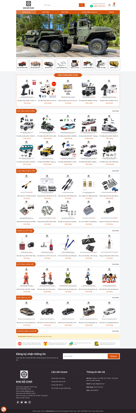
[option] (68, 35)
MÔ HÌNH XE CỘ (23, 298)
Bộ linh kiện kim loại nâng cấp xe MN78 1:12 (112, 196)
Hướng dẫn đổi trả (57, 385)
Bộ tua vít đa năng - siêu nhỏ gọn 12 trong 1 (91, 255)
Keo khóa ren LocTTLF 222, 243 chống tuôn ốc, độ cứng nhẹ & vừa (56, 255)
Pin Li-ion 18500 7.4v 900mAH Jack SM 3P (91, 221)
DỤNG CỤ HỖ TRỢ (24, 231)
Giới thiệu (45, 12)
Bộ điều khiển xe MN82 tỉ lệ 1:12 (109, 100)
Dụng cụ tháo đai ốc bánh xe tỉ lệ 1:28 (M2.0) (112, 255)
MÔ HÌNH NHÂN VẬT (25, 264)
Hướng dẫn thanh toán (58, 381)
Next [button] (124, 248)
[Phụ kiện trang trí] (88, 64)
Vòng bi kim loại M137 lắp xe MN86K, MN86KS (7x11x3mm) (54, 221)
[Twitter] (21, 402)
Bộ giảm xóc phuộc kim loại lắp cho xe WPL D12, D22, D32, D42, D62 (77, 221)
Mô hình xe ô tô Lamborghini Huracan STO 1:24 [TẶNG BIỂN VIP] (97, 322)
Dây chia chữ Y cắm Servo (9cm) (26, 196)
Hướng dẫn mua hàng (58, 378)
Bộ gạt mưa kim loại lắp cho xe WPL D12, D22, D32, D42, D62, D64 (56, 196)
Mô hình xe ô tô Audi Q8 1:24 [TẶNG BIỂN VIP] (71, 322)
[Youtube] (25, 402)
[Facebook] (17, 402)
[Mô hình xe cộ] (48, 64)
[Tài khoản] (109, 5)
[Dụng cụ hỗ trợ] (75, 64)
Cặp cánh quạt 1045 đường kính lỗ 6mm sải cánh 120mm (74, 196)
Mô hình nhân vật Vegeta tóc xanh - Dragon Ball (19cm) (95, 289)
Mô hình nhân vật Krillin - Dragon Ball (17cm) (29, 289)
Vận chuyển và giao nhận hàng (61, 388)
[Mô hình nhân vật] (35, 64)
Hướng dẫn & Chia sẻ (89, 12)
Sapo (101, 411)
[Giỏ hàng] (114, 5)
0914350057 (94, 390)
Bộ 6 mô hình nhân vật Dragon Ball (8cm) (111, 289)
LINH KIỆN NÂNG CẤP (26, 171)
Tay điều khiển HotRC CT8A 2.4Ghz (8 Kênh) (30, 100)
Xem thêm (115, 111)
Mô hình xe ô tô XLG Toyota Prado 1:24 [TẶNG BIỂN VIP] (53, 322)
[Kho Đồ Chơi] (28, 5)
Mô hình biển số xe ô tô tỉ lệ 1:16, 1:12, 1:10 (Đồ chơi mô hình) (75, 100)
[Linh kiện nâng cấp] (62, 64)
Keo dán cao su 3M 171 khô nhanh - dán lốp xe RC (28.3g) (33, 255)
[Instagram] (29, 402)
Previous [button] (11, 248)
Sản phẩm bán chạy (68, 75)
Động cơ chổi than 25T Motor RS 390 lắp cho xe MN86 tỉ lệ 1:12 (118, 221)
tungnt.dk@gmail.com (98, 383)
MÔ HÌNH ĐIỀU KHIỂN (26, 111)
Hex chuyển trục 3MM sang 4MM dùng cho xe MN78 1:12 (95, 196)
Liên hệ (111, 12)
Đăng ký (113, 356)
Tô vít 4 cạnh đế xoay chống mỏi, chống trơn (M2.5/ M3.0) (75, 255)
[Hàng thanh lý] (114, 64)
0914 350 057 (98, 387)
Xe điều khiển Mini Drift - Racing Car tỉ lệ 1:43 (92, 136)
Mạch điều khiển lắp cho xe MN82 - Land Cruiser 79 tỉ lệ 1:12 (34, 221)
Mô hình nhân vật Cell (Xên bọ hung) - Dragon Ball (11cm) (74, 289)
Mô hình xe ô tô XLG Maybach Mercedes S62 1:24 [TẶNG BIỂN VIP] (36, 322)
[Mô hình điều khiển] (22, 64)
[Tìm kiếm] (82, 5)
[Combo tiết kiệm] (101, 64)
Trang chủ (26, 12)
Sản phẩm (65, 12)
